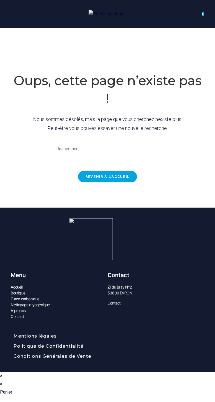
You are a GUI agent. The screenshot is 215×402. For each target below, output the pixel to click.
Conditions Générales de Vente (52, 356)
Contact (17, 316)
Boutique (18, 293)
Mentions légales (35, 336)
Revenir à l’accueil (107, 177)
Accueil (16, 287)
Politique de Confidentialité (48, 346)
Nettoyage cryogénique (30, 304)
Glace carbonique (25, 298)
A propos (18, 310)
